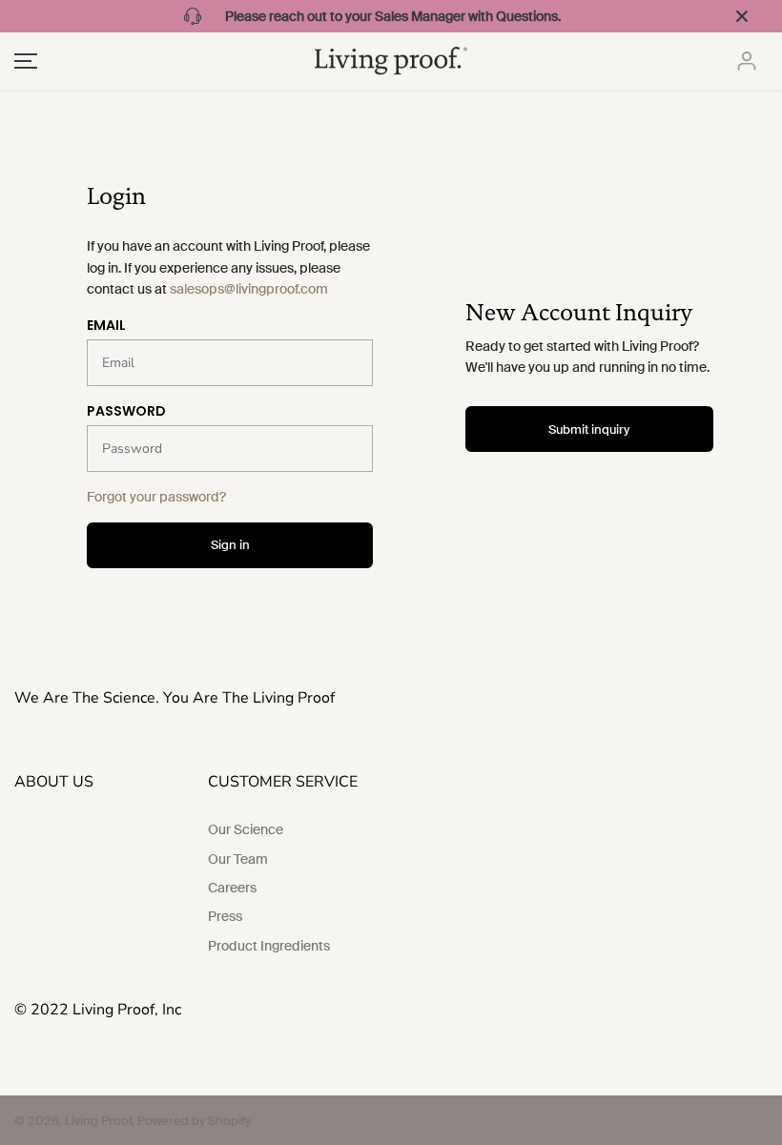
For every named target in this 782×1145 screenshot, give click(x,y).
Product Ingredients (269, 945)
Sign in (230, 545)
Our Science (245, 829)
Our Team (238, 859)
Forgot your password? (156, 496)
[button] (22, 61)
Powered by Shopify (194, 1121)
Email (106, 325)
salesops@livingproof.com (249, 288)
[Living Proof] (391, 61)
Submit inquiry (588, 429)
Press (225, 916)
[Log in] (747, 61)
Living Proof (98, 1121)
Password (126, 410)
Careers (232, 887)
